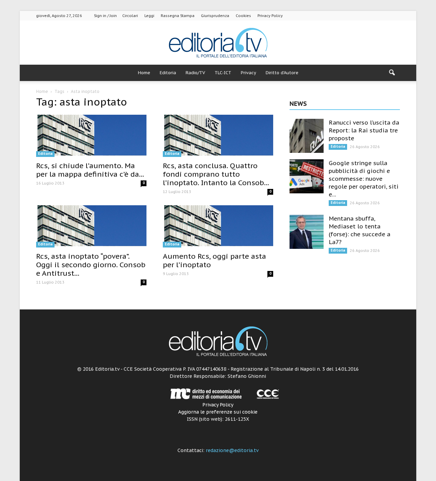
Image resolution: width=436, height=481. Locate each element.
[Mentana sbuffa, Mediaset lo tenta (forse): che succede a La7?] (307, 232)
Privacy (248, 73)
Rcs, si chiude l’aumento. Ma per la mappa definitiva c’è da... (90, 170)
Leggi (149, 15)
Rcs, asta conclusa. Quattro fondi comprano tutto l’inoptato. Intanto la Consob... (216, 174)
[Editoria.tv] (218, 43)
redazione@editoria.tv (232, 450)
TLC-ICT (223, 73)
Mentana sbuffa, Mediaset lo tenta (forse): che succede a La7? (359, 230)
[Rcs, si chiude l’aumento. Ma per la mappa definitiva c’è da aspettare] (91, 136)
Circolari (130, 15)
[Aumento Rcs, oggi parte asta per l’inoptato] (218, 226)
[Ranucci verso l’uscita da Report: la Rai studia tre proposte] (307, 136)
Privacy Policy (270, 15)
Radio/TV (195, 73)
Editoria (168, 73)
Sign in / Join (105, 15)
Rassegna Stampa (177, 15)
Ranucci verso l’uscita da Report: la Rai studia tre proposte (364, 130)
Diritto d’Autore (282, 73)
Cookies (243, 15)
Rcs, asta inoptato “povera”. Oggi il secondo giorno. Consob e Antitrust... (90, 265)
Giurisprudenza (215, 15)
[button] (392, 73)
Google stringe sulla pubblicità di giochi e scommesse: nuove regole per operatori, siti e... (364, 178)
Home (144, 73)
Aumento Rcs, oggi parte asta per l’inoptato (214, 260)
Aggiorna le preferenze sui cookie (218, 412)
